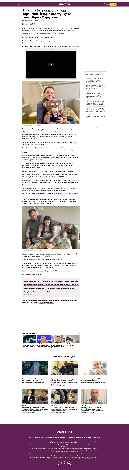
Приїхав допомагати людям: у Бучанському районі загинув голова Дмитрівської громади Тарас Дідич (64, 381)
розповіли (44, 37)
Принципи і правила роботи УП (84, 437)
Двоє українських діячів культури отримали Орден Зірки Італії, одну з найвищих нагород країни (35, 409)
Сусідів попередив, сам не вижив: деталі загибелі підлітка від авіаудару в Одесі (51, 281)
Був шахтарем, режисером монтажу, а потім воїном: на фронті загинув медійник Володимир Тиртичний (94, 79)
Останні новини (92, 74)
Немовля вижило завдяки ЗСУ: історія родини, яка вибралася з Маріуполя (49, 288)
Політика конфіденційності (46, 437)
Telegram (42, 303)
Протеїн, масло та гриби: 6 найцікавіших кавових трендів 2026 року (95, 116)
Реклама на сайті (33, 437)
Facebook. (50, 303)
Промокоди (97, 437)
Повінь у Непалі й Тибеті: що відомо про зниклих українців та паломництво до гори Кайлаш (95, 96)
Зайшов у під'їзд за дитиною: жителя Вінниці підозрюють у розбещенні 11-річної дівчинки (95, 109)
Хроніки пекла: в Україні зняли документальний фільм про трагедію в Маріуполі (51, 285)
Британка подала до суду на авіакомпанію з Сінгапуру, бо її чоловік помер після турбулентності (95, 87)
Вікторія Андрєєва (27, 20)
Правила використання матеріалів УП (65, 437)
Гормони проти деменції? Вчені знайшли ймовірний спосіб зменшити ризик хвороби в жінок (93, 380)
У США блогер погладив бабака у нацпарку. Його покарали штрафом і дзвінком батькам (95, 103)
